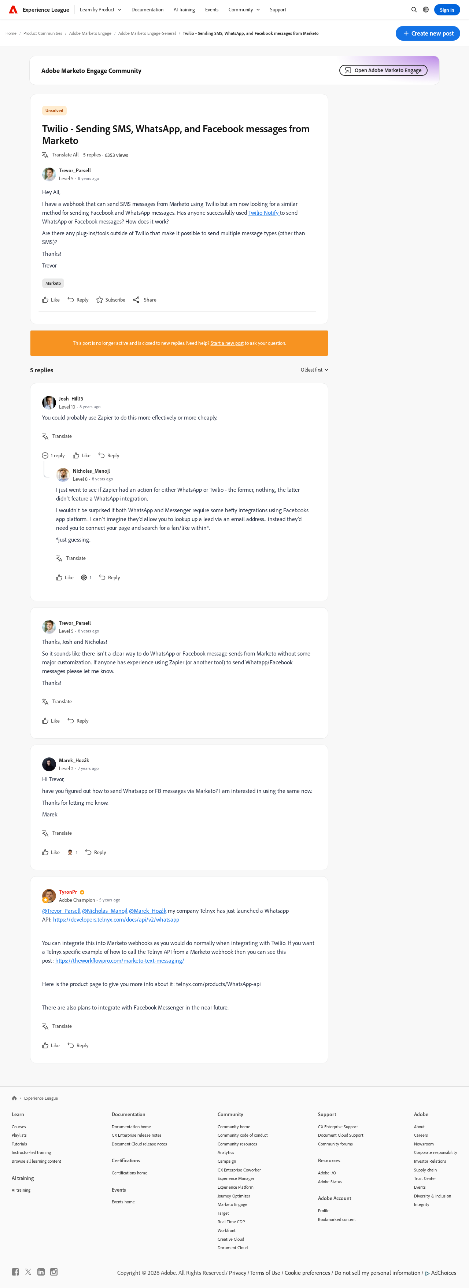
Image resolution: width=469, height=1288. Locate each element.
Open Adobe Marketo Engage (388, 70)
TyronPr (68, 892)
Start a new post (227, 343)
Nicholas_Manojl (91, 471)
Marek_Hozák (74, 760)
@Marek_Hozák (147, 910)
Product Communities (42, 33)
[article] (177, 428)
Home (10, 33)
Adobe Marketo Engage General (147, 33)
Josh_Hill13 (71, 398)
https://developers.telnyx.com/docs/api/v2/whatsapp (116, 919)
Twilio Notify (264, 212)
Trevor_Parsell (75, 170)
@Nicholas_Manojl (105, 910)
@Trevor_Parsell (61, 910)
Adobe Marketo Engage (90, 33)
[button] (428, 33)
